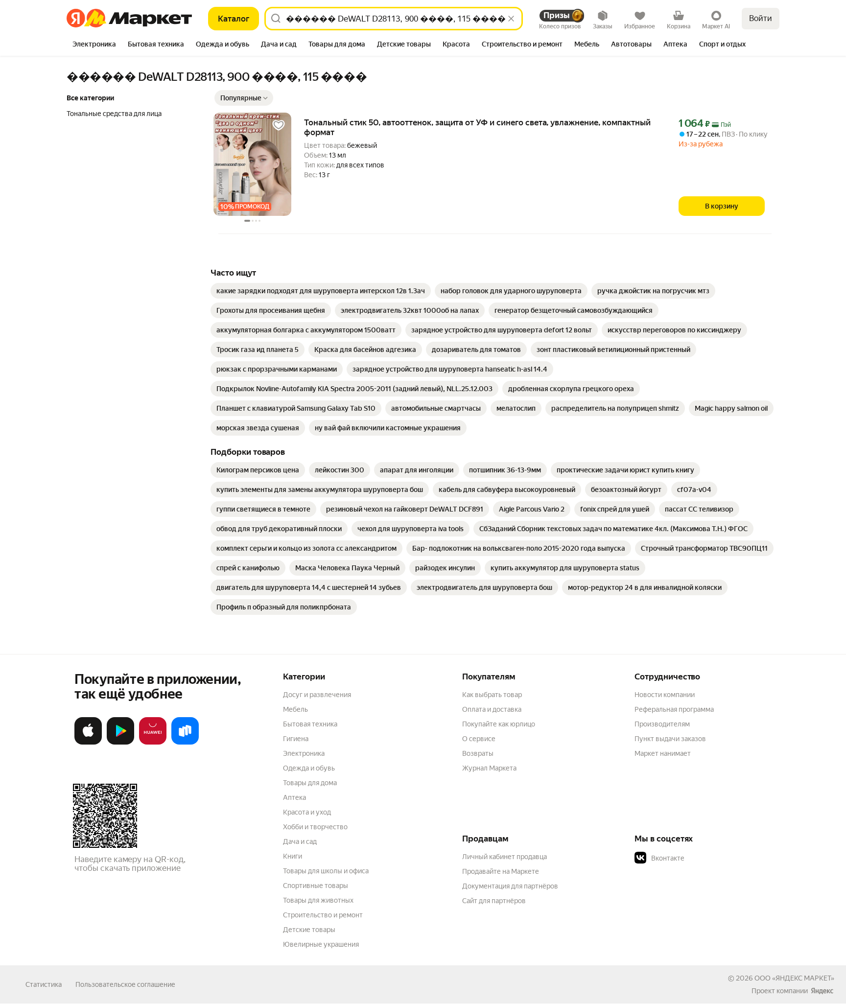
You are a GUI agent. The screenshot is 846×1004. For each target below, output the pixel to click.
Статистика (43, 984)
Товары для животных (318, 900)
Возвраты (478, 753)
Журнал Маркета (489, 768)
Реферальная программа (674, 709)
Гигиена (295, 739)
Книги (292, 856)
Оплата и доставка (491, 709)
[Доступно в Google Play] (120, 742)
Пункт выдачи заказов (670, 739)
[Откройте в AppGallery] (152, 742)
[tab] (94, 45)
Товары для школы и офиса (326, 871)
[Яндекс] (822, 991)
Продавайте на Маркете (500, 871)
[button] (243, 98)
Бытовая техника (310, 724)
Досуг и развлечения (317, 695)
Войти (760, 18)
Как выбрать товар (492, 695)
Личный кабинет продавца (504, 857)
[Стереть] (511, 18)
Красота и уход (307, 812)
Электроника (304, 753)
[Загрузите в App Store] (88, 742)
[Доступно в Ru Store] (185, 742)
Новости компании (664, 695)
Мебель (295, 709)
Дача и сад (300, 841)
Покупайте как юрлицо (498, 724)
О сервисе (478, 739)
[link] (321, 291)
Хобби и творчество (315, 827)
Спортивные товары (315, 885)
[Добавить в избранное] (278, 125)
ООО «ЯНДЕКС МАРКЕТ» (794, 978)
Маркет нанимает (662, 753)
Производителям (662, 724)
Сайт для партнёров (494, 901)
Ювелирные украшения (321, 944)
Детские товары (309, 930)
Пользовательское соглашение (125, 984)
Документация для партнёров (510, 886)
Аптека (294, 797)
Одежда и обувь (309, 768)
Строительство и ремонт (323, 915)
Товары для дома (310, 783)
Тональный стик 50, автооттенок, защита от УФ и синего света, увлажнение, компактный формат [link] (477, 127)
